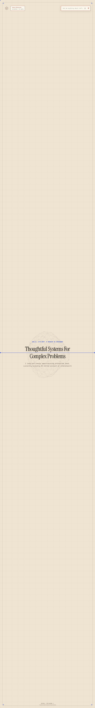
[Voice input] (85, 8)
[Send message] (88, 8)
